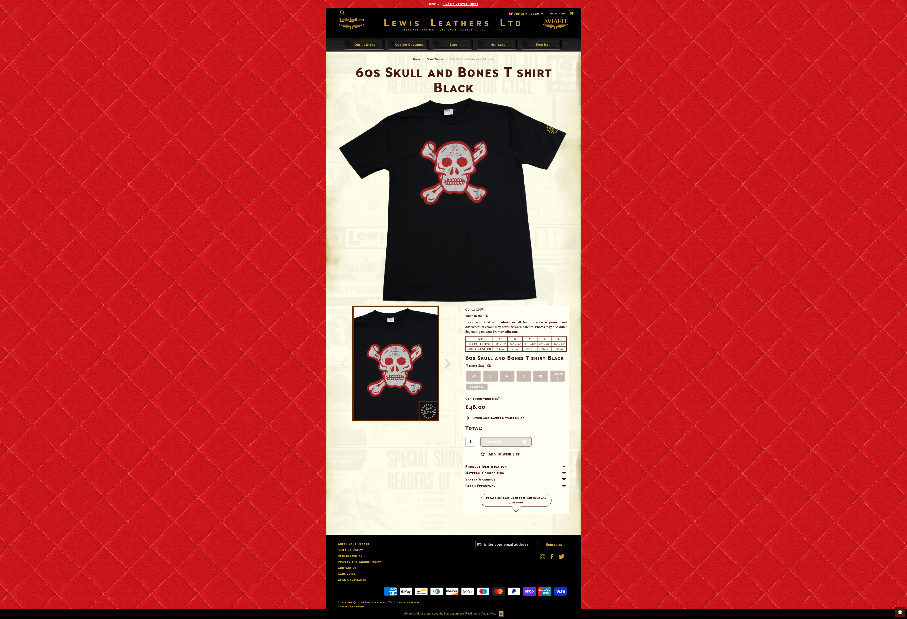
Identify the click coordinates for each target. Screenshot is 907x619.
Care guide (346, 573)
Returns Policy (350, 556)
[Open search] (342, 12)
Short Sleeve (435, 59)
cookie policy (486, 613)
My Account (557, 13)
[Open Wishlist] (900, 612)
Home (417, 59)
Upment (359, 606)
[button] (447, 363)
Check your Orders (353, 543)
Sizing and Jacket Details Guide (498, 418)
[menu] (453, 44)
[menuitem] (365, 44)
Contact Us (347, 567)
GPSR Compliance (352, 579)
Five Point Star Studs (460, 4)
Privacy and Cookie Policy (359, 561)
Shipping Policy (350, 550)
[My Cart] (571, 13)
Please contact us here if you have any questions (516, 500)
